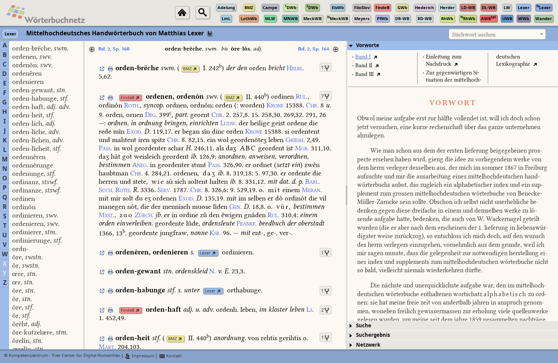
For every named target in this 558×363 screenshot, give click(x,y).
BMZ (187, 69)
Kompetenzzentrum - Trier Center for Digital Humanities (64, 356)
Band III (364, 74)
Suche (363, 325)
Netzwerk (368, 345)
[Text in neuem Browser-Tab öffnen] (375, 57)
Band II (363, 65)
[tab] (452, 45)
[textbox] (497, 34)
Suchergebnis (373, 335)
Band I (362, 57)
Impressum (142, 356)
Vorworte (367, 45)
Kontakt (173, 356)
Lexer (205, 253)
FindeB (127, 98)
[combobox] (497, 34)
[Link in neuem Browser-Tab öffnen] (195, 69)
